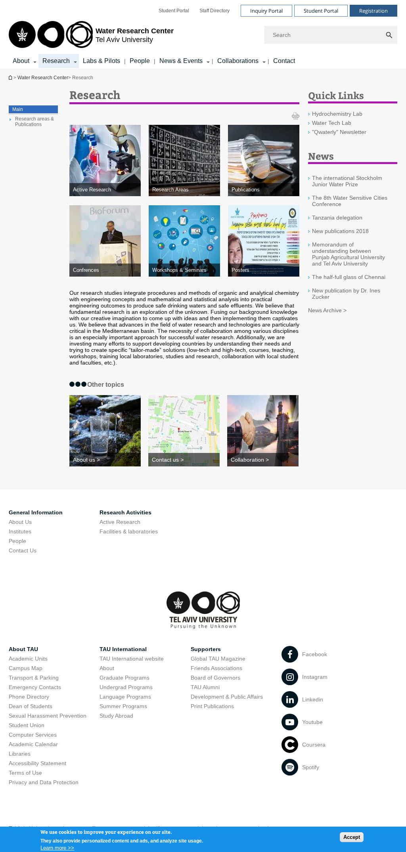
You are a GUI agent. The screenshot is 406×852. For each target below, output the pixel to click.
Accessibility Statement (37, 763)
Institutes (20, 531)
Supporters (206, 649)
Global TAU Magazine (218, 658)
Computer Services (33, 735)
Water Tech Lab (331, 123)
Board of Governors (215, 677)
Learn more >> (57, 848)
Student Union (26, 725)
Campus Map (25, 668)
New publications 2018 (340, 231)
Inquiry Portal (266, 10)
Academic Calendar (33, 744)
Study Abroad (116, 716)
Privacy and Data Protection (44, 782)
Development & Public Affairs (227, 696)
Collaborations (238, 60)
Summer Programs (123, 706)
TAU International (123, 649)
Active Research (120, 522)
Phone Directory (29, 696)
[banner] (203, 34)
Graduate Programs (124, 677)
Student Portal (174, 10)
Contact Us (22, 550)
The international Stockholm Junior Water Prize (347, 181)
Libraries (20, 754)
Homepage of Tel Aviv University (11, 77)
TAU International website (132, 658)
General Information (36, 512)
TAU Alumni (205, 687)
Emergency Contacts (35, 687)
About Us (20, 522)
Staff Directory (214, 10)
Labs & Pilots (101, 60)
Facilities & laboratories (129, 531)
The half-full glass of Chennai (348, 277)
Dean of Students (30, 706)
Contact (284, 60)
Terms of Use (25, 773)
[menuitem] (173, 10)
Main (17, 109)
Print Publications (212, 706)
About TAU (23, 649)
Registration (373, 10)
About (21, 60)
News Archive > (327, 310)
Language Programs (125, 696)
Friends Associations (216, 668)
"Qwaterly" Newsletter (339, 132)
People (140, 60)
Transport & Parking (34, 677)
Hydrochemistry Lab (337, 114)
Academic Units (28, 658)
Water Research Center (42, 77)
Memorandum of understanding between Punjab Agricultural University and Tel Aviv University (348, 254)
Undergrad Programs (126, 687)
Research (56, 60)
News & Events (181, 60)
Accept (351, 837)
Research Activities (125, 512)
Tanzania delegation (337, 217)
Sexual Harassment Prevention (47, 716)
